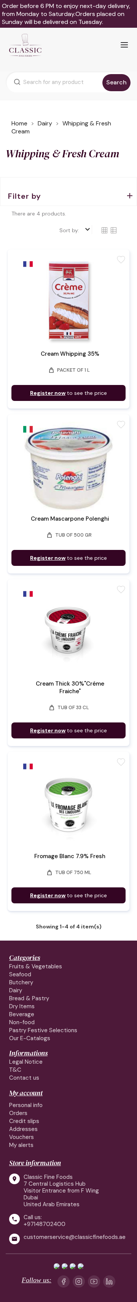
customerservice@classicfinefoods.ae (75, 1237)
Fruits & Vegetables (35, 966)
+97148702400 (44, 1224)
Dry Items (22, 1006)
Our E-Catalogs (29, 1038)
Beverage (21, 1014)
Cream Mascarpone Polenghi (70, 519)
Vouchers (21, 1137)
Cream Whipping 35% (70, 354)
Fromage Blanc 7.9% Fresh (69, 856)
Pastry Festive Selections (43, 1030)
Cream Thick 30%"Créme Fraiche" (70, 687)
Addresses (23, 1129)
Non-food (22, 1022)
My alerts (21, 1145)
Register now (47, 393)
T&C (15, 1070)
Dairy (15, 990)
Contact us (24, 1078)
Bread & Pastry (29, 998)
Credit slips (24, 1121)
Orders (18, 1113)
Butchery (21, 982)
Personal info (26, 1105)
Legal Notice (26, 1062)
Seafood (20, 974)
